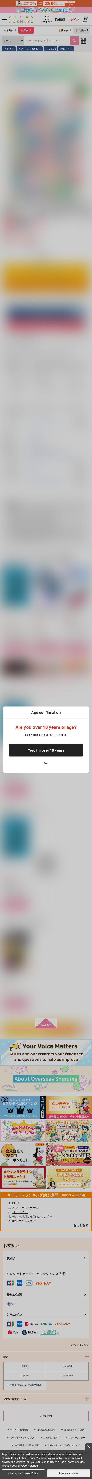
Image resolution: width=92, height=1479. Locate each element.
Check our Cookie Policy (23, 1473)
